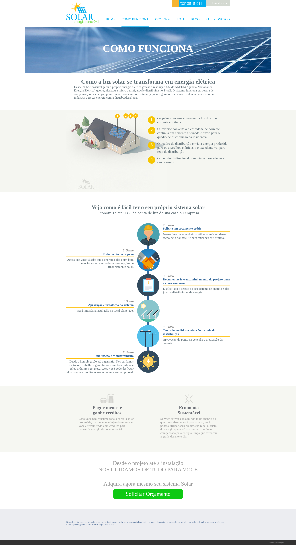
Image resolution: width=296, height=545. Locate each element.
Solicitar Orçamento (148, 494)
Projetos (163, 19)
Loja (181, 19)
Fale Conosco (218, 19)
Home (110, 19)
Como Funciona (135, 19)
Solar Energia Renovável (82, 13)
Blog (195, 19)
